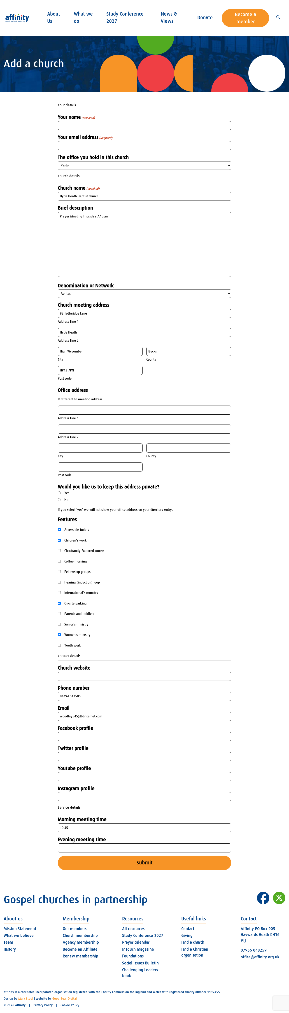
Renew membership (80, 956)
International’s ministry (81, 593)
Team (8, 942)
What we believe (19, 935)
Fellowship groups (77, 572)
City (60, 359)
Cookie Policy (70, 1005)
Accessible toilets (76, 530)
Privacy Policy (43, 1005)
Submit (145, 863)
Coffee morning (75, 561)
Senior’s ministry (76, 624)
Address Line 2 (68, 340)
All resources (133, 929)
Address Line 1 (68, 322)
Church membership (80, 935)
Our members (74, 929)
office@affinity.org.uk (260, 957)
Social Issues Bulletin (140, 963)
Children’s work (75, 540)
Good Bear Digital (64, 998)
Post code (65, 378)
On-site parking (75, 603)
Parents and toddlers (79, 614)
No (66, 500)
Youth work (72, 645)
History (10, 949)
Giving (187, 935)
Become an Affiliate (80, 949)
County (151, 359)
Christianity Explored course (84, 551)
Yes (66, 493)
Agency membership (81, 942)
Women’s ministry (77, 635)
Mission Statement (20, 929)
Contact (187, 929)
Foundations (133, 956)
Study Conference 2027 (142, 935)
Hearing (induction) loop (82, 582)
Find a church (192, 942)
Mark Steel (25, 998)
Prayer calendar (135, 942)
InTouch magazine (138, 949)
